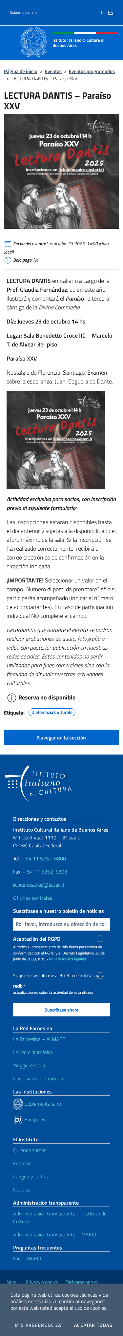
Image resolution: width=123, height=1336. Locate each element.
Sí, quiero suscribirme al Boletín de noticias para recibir (58, 976)
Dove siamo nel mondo (38, 1078)
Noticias (22, 1189)
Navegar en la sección (61, 737)
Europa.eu (34, 1119)
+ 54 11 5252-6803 (45, 871)
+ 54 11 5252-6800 (43, 858)
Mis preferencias (38, 1325)
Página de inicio (20, 71)
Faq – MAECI (27, 1258)
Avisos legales (74, 959)
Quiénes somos (29, 1150)
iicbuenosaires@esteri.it (39, 885)
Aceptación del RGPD (36, 939)
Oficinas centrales (32, 898)
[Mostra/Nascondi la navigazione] (13, 42)
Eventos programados (92, 71)
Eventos (53, 71)
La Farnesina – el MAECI (40, 1039)
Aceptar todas (93, 1325)
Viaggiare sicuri (29, 1065)
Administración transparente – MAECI (54, 1234)
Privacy (55, 959)
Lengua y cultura (31, 1176)
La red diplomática (33, 1052)
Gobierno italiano (23, 12)
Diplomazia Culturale (51, 711)
